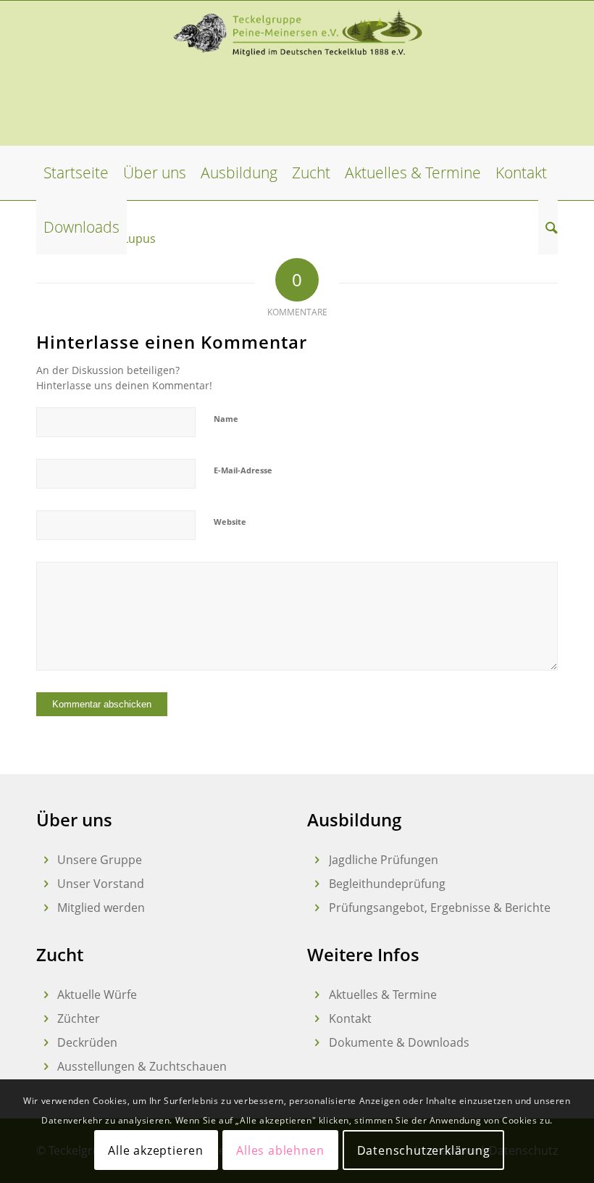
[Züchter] (46, 1018)
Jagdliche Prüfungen (383, 860)
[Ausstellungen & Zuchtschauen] (46, 1066)
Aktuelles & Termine (383, 995)
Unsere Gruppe (99, 860)
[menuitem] (76, 173)
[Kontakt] (317, 1018)
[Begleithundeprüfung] (317, 884)
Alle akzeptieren (156, 1150)
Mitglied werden (101, 908)
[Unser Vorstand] (46, 884)
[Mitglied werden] (46, 908)
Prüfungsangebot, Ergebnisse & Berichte (440, 908)
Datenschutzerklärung (423, 1150)
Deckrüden (87, 1042)
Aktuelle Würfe (97, 995)
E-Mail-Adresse (243, 470)
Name (226, 418)
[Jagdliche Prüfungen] (317, 860)
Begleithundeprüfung (387, 884)
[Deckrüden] (46, 1042)
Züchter (78, 1018)
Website (230, 521)
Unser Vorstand (100, 884)
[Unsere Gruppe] (46, 860)
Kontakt (350, 1018)
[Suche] (548, 227)
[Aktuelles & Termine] (317, 995)
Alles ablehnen (280, 1150)
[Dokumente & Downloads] (317, 1042)
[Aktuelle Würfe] (46, 995)
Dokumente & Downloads (399, 1042)
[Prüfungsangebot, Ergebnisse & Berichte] (317, 908)
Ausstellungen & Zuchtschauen (142, 1066)
